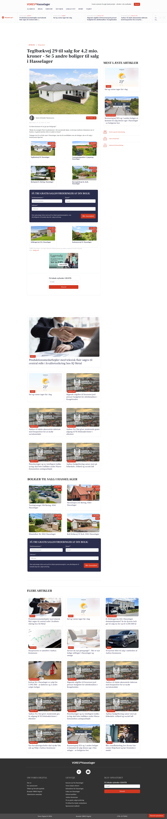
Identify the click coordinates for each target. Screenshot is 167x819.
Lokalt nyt (70, 9)
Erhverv (49, 9)
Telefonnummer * (37, 198)
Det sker (59, 9)
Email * (67, 198)
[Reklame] (63, 260)
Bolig (40, 9)
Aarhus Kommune (72, 797)
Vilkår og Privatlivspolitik (35, 789)
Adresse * (35, 205)
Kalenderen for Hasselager (75, 789)
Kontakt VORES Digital (34, 791)
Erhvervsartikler (71, 794)
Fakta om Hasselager (73, 791)
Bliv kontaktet (88, 216)
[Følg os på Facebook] (79, 772)
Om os (29, 783)
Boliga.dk (36, 250)
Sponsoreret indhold (72, 806)
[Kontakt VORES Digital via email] (88, 772)
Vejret (89, 9)
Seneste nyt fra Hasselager (74, 783)
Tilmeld (137, 4)
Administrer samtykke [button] (34, 794)
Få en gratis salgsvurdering (75, 800)
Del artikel (90, 118)
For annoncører (32, 786)
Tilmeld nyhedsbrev (156, 816)
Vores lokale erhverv (72, 786)
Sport (80, 9)
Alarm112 (31, 9)
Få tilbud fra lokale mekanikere (76, 803)
